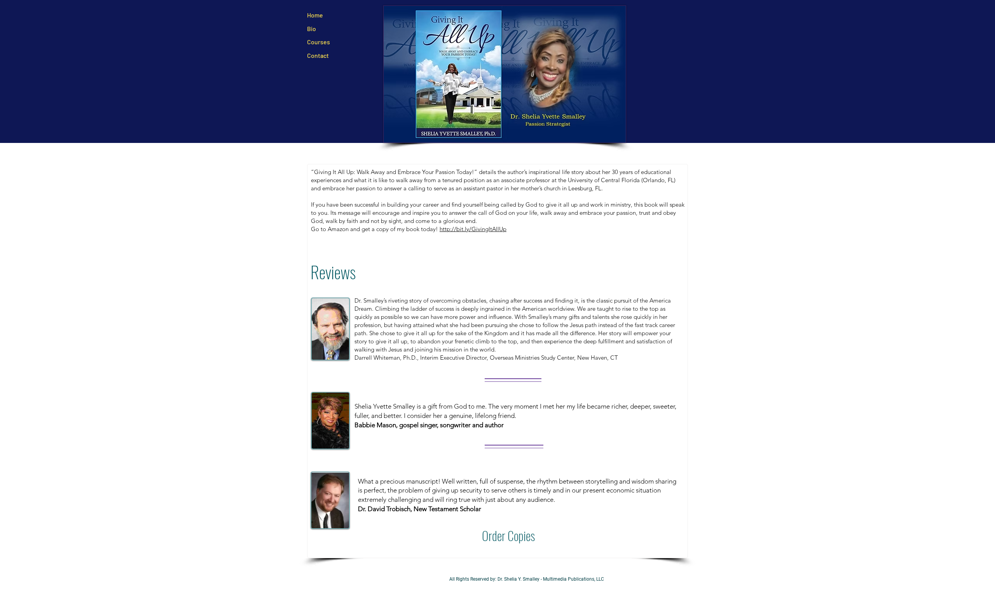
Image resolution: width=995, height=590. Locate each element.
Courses (318, 41)
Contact (318, 55)
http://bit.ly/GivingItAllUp (473, 229)
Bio (312, 28)
